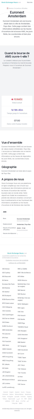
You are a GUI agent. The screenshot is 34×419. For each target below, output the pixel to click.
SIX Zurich (21, 353)
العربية (18, 399)
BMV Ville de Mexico (24, 272)
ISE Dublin (5, 368)
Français (28, 392)
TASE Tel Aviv (22, 361)
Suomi (22, 392)
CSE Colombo (6, 311)
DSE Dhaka (5, 322)
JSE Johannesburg (8, 376)
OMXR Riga (21, 323)
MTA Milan (21, 276)
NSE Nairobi (21, 290)
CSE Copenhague (7, 314)
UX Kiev (20, 376)
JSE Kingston (6, 372)
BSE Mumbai (6, 288)
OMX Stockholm (23, 350)
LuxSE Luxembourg (8, 387)
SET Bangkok (22, 346)
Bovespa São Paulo (8, 284)
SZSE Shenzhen (23, 334)
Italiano (12, 394)
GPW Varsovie (22, 380)
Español (17, 392)
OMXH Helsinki (7, 349)
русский (17, 396)
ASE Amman (6, 269)
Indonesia (5, 394)
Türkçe (5, 399)
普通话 (20, 403)
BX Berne (5, 280)
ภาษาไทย (22, 401)
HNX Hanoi (5, 345)
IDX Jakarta (5, 364)
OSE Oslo (21, 311)
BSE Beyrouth (6, 276)
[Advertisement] (17, 82)
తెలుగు (17, 401)
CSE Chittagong (7, 307)
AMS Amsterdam (7, 330)
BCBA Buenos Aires (8, 299)
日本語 (29, 399)
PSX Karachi (21, 315)
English (12, 392)
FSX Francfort (6, 341)
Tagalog (29, 396)
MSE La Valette (22, 269)
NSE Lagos (21, 308)
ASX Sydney (6, 272)
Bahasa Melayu (19, 394)
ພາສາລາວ (7, 401)
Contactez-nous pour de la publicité (17, 260)
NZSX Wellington (23, 304)
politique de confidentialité (17, 263)
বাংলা (22, 399)
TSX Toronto (22, 373)
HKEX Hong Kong (7, 360)
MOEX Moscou (22, 280)
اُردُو (28, 401)
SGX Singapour (22, 338)
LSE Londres (6, 383)
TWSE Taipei (22, 357)
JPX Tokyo (21, 365)
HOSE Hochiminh (7, 353)
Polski (4, 396)
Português (10, 396)
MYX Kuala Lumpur (8, 303)
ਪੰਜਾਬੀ (13, 401)
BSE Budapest (6, 295)
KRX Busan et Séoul (8, 379)
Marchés (29, 2)
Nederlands (28, 394)
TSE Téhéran (22, 369)
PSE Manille (21, 319)
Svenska (23, 396)
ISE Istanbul (5, 292)
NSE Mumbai (22, 294)
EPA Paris (5, 337)
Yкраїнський (11, 399)
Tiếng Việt (14, 403)
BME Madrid (21, 342)
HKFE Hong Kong (7, 356)
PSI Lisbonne (6, 334)
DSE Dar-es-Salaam (8, 318)
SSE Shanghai (22, 331)
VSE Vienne (21, 384)
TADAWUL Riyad (23, 327)
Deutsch (5, 392)
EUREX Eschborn (7, 326)
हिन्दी (25, 399)
